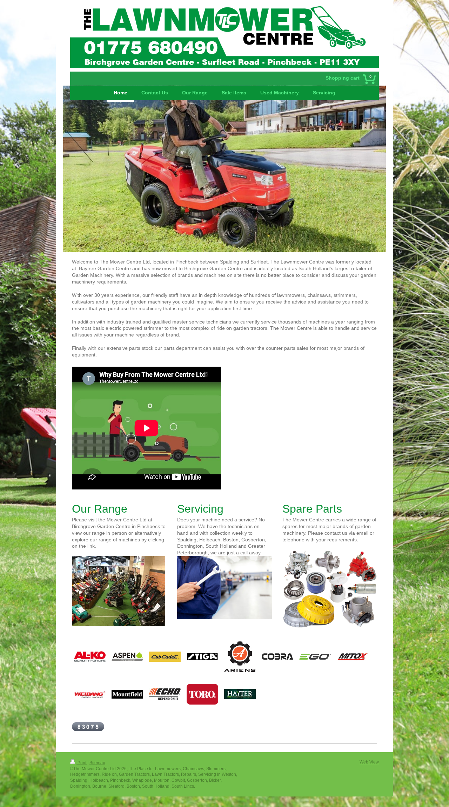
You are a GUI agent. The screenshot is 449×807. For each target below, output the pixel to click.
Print (81, 762)
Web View (369, 762)
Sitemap (97, 762)
